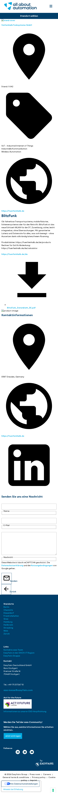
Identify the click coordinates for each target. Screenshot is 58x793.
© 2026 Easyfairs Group (16, 774)
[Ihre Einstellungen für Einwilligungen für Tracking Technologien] (53, 790)
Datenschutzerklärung (12, 565)
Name (4, 502)
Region (31, 653)
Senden (11, 581)
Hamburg (8, 622)
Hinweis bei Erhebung (13, 789)
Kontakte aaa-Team (13, 650)
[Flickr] (25, 752)
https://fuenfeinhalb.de (12, 211)
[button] (51, 6)
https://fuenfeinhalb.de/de (14, 254)
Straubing (8, 627)
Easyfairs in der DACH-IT (16, 653)
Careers (47, 774)
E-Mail (4, 516)
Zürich (7, 633)
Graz (6, 619)
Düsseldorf (9, 613)
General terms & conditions (16, 777)
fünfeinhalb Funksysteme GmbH (16, 25)
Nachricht (6, 530)
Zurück (10, 591)
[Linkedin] (18, 752)
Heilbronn (8, 625)
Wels (6, 630)
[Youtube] (32, 752)
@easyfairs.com (18, 690)
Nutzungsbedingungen (42, 565)
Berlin (6, 607)
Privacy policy (38, 777)
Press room (35, 774)
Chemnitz (8, 610)
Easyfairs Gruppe (12, 655)
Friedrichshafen (11, 616)
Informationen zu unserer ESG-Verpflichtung (25, 711)
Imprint (33, 780)
